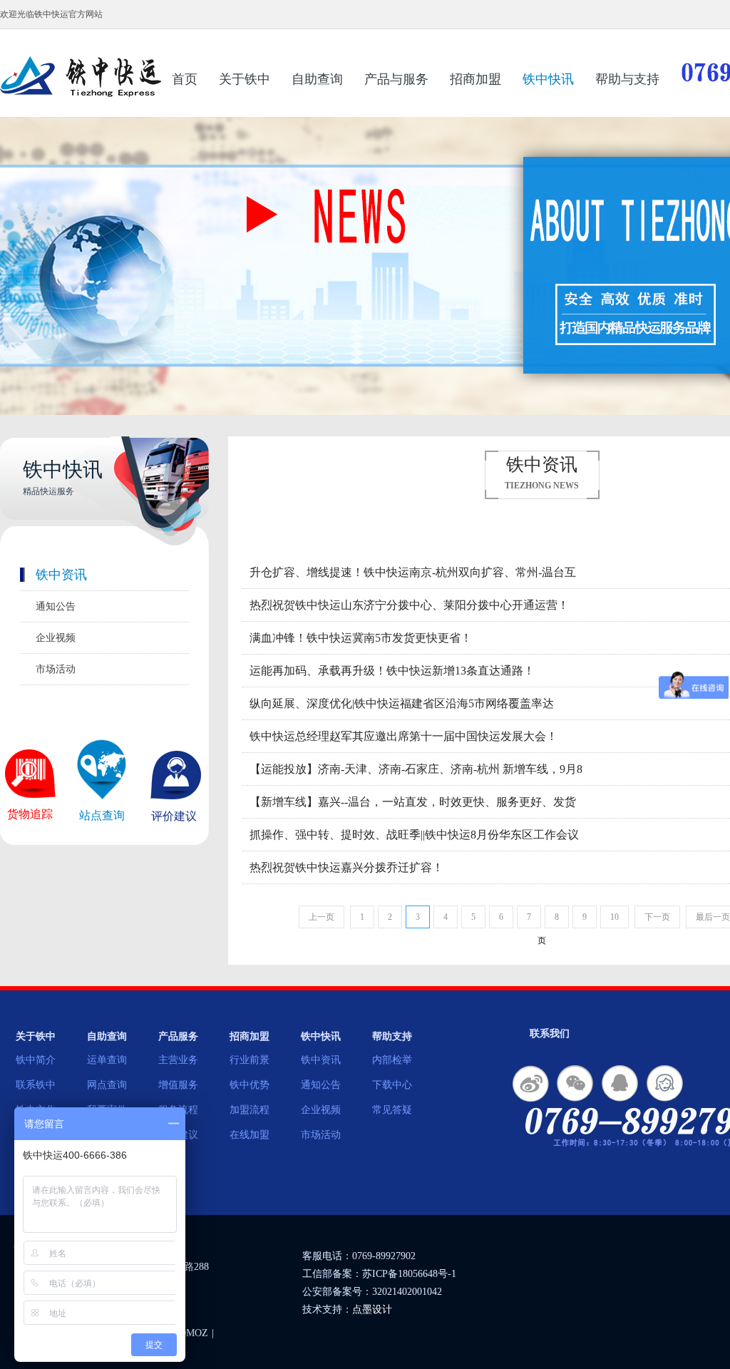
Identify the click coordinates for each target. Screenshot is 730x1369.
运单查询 (107, 1060)
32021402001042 (407, 1291)
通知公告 (56, 606)
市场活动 (56, 669)
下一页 (657, 917)
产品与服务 (396, 79)
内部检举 (392, 1060)
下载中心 (392, 1085)
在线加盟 (249, 1134)
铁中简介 (36, 1060)
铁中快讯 (548, 79)
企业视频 (56, 637)
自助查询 (317, 79)
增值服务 (178, 1085)
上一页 (321, 917)
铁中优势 (249, 1085)
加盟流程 (249, 1109)
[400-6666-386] (665, 1084)
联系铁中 (36, 1085)
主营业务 (178, 1060)
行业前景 (249, 1060)
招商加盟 (475, 79)
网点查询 (107, 1085)
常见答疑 (392, 1109)
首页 (184, 79)
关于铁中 (244, 79)
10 (614, 917)
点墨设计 (372, 1309)
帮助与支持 (627, 79)
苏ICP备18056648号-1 (409, 1273)
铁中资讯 (61, 575)
